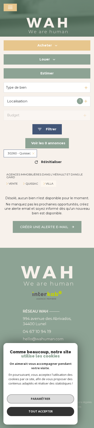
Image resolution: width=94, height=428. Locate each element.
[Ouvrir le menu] (10, 7)
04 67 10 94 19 (37, 331)
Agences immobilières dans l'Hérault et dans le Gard (44, 176)
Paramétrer (40, 399)
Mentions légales (81, 402)
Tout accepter (41, 411)
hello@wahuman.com (43, 339)
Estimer (47, 73)
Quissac (32, 183)
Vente (13, 183)
